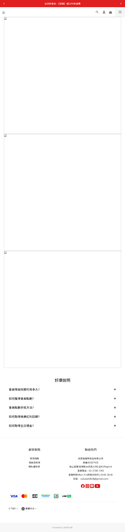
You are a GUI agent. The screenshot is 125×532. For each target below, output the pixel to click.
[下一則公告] (120, 3)
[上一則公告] (4, 3)
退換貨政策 (34, 462)
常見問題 (34, 458)
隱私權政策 (34, 466)
